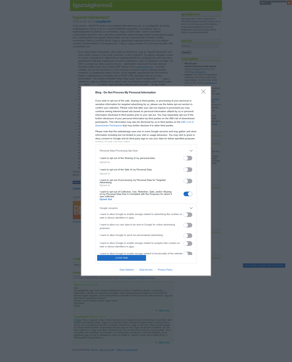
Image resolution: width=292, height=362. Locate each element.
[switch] (188, 158)
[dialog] (146, 181)
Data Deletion (127, 269)
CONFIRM (121, 258)
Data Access (146, 269)
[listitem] (146, 150)
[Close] (204, 92)
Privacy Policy (165, 269)
